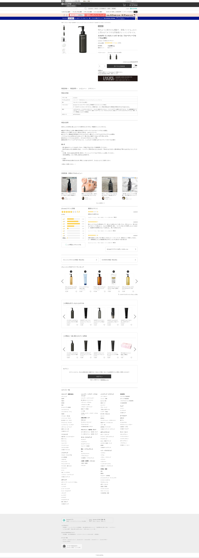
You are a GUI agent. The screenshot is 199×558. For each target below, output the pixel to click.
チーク (62, 470)
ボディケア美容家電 (124, 398)
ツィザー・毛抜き (104, 411)
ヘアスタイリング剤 (85, 404)
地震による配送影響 (116, 11)
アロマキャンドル (104, 482)
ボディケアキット (124, 440)
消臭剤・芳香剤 (104, 486)
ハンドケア (63, 486)
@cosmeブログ (80, 539)
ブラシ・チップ (104, 407)
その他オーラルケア (124, 428)
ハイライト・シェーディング (67, 474)
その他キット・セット (125, 445)
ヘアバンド (103, 459)
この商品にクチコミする (74, 244)
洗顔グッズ (103, 403)
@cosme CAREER (66, 541)
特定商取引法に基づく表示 (102, 527)
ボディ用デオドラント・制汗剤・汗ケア (89, 432)
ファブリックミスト (105, 488)
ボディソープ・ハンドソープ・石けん (69, 482)
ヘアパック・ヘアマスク (86, 402)
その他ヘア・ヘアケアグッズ (107, 465)
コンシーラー (64, 443)
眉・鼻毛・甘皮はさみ (105, 413)
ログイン (135, 1)
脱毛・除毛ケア (64, 501)
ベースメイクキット (124, 436)
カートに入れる (119, 66)
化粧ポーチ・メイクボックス (107, 422)
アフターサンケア (84, 424)
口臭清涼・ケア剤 (124, 426)
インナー (122, 408)
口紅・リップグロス (65, 472)
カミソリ (102, 416)
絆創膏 (102, 445)
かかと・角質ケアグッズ (106, 441)
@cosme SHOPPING (102, 73)
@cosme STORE (103, 539)
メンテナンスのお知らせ (127, 11)
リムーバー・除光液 (85, 446)
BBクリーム (63, 438)
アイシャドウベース (65, 463)
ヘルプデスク (112, 527)
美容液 (62, 403)
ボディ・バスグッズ (105, 434)
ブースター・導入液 (65, 416)
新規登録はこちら (105, 379)
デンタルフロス (123, 422)
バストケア (63, 493)
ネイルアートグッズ (85, 443)
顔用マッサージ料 (65, 429)
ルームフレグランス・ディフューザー (108, 477)
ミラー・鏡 (103, 424)
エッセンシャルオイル (105, 480)
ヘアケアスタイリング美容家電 (126, 400)
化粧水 (62, 400)
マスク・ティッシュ (105, 490)
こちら (111, 72)
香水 (82, 451)
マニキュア (83, 439)
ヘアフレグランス (84, 455)
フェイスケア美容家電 (125, 396)
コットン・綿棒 (104, 398)
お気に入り (76, 291)
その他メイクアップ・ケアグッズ (108, 429)
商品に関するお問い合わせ (76, 529)
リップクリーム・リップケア (67, 424)
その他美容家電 (123, 403)
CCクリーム (63, 441)
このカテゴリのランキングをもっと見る (128, 294)
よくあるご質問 (66, 529)
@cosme (64, 539)
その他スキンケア (65, 431)
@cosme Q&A (87, 539)
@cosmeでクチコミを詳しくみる (117, 249)
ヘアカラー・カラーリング (86, 406)
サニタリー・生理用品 (105, 475)
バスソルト (83, 465)
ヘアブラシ (103, 452)
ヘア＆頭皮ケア (103, 8)
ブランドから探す (88, 11)
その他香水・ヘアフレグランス (87, 457)
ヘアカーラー (103, 461)
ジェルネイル (84, 441)
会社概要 (65, 534)
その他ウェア (123, 412)
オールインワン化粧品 (66, 407)
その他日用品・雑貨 (105, 493)
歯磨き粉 (122, 418)
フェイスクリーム (65, 409)
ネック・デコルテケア (66, 490)
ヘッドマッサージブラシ (106, 463)
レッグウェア (123, 410)
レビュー (82, 88)
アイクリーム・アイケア (66, 422)
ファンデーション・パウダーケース (108, 420)
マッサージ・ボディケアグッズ (107, 436)
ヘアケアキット (123, 443)
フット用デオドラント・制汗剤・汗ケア (89, 434)
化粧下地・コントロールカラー (67, 436)
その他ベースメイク (65, 449)
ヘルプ (127, 8)
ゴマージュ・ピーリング (66, 426)
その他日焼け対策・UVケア (87, 426)
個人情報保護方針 (72, 534)
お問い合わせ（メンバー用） (90, 529)
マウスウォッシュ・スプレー (126, 424)
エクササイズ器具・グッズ (106, 443)
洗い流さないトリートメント (87, 400)
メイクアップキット (124, 438)
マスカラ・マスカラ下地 (66, 455)
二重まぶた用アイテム (105, 409)
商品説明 (73, 88)
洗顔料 (62, 398)
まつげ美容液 (64, 457)
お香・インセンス (104, 484)
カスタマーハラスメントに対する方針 (85, 534)
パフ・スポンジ (104, 396)
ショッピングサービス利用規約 (74, 527)
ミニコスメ (91, 8)
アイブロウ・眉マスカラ (66, 465)
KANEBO (75, 97)
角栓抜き (102, 418)
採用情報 (96, 534)
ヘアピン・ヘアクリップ (106, 457)
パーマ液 (83, 411)
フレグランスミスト (85, 453)
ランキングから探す (77, 11)
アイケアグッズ (104, 438)
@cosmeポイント (95, 539)
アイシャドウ (64, 461)
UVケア (96, 8)
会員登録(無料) (129, 1)
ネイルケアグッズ (65, 499)
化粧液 (62, 413)
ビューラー (103, 405)
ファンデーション (65, 445)
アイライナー (64, 468)
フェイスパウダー (65, 447)
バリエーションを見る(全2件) (129, 61)
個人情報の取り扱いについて (89, 527)
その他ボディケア (65, 503)
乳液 (62, 405)
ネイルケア (63, 497)
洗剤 (101, 471)
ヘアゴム (102, 455)
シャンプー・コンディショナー (87, 398)
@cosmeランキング (72, 539)
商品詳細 (64, 88)
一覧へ (135, 11)
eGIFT (109, 8)
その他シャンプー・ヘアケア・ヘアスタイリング (89, 414)
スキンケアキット (124, 434)
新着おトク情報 (86, 1)
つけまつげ (63, 459)
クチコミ (91, 88)
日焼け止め (83, 420)
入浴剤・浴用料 (84, 463)
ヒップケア (63, 495)
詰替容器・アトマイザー (106, 426)
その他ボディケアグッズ (106, 447)
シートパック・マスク (66, 418)
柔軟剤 (102, 473)
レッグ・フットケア (65, 488)
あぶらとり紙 (103, 400)
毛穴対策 (113, 8)
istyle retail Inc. (100, 555)
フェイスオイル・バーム (66, 411)
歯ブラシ (122, 420)
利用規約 (65, 527)
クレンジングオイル (97, 100)
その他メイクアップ (65, 476)
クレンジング (89, 100)
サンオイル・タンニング (86, 422)
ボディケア (63, 484)
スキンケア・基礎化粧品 (78, 100)
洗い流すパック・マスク (66, 420)
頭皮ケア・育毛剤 (84, 409)
